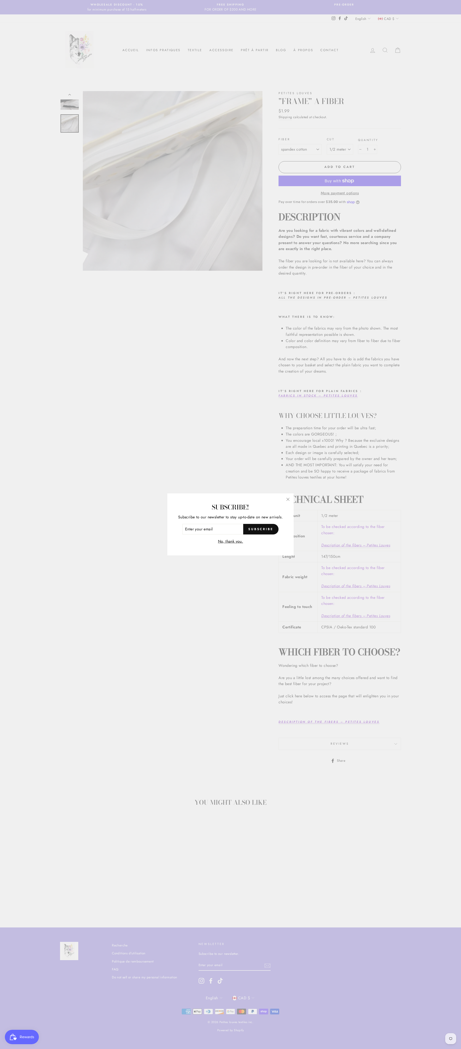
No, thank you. (230, 541)
